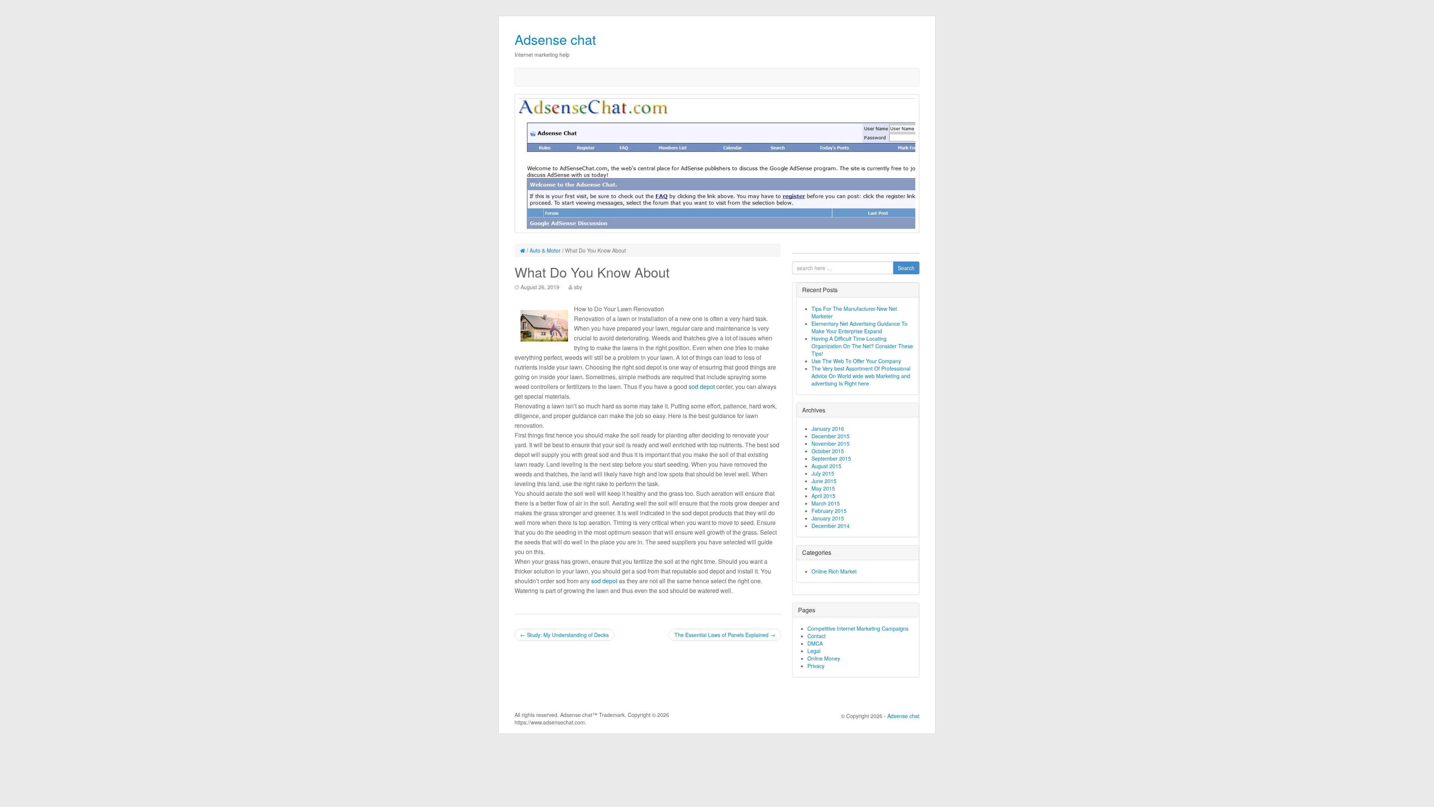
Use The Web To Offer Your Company (856, 361)
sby (578, 287)
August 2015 (826, 466)
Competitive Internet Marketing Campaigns (858, 628)
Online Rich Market (834, 571)
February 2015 (829, 510)
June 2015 (823, 481)
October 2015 (827, 451)
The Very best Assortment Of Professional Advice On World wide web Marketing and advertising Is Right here (860, 376)
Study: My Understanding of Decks (564, 635)
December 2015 (830, 436)
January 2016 (827, 428)
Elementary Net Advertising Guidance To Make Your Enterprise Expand (859, 327)
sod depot (702, 386)
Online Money (823, 658)
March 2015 (825, 503)
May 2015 (823, 488)
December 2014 (830, 525)
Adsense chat (555, 39)
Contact (816, 636)
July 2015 (822, 473)
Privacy (816, 666)
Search (906, 268)
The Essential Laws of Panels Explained (724, 635)
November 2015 (830, 443)
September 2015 (831, 458)
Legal (813, 651)
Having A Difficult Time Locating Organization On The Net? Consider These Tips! (862, 346)
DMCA (815, 643)
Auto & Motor (545, 250)
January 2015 (827, 518)
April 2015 (823, 496)
